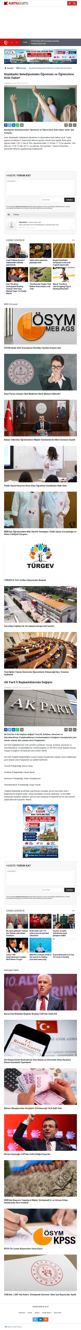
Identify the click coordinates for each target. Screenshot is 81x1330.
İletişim (37, 1313)
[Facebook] (5, 125)
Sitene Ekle (57, 1313)
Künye (30, 1313)
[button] (66, 125)
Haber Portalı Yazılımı (15, 1327)
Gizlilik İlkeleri (46, 1313)
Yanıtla (23, 227)
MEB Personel (21, 68)
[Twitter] (9, 125)
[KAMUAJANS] (16, 3)
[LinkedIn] (13, 125)
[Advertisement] (40, 23)
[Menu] (70, 3)
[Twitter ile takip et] (35, 1319)
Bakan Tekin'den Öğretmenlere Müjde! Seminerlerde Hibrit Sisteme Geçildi (45, 42)
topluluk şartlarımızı (22, 206)
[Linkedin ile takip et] (40, 1319)
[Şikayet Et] (72, 227)
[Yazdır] (22, 125)
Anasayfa (10, 68)
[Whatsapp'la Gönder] (17, 125)
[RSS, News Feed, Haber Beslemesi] (45, 1319)
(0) (29, 227)
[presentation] (11, 42)
